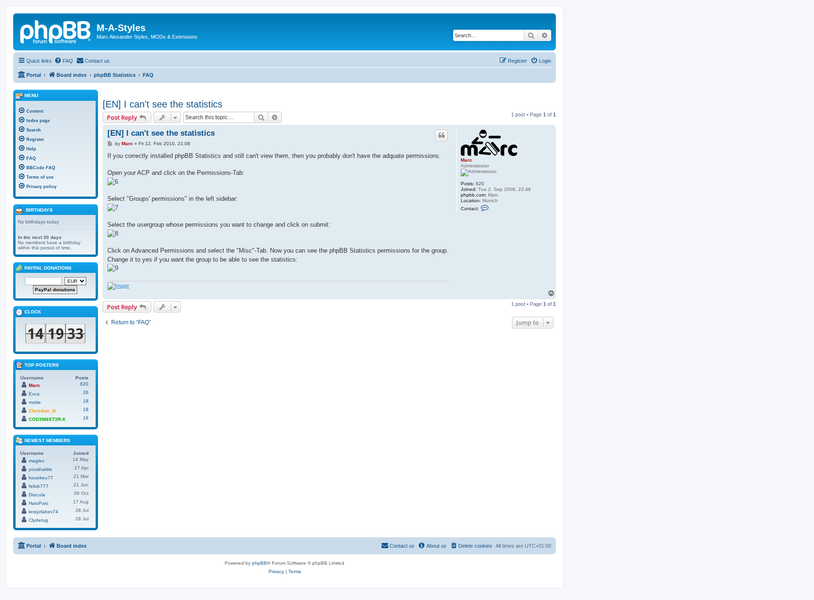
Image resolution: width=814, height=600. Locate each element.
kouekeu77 (41, 477)
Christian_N (42, 410)
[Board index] (56, 31)
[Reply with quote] (441, 135)
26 (86, 392)
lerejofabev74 (43, 511)
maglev (36, 460)
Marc (466, 160)
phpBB (259, 563)
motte (35, 402)
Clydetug (38, 520)
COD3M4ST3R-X (47, 419)
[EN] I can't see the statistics (162, 104)
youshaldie (40, 469)
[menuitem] (63, 60)
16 (86, 417)
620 (480, 183)
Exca (34, 393)
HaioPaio (39, 503)
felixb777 (39, 486)
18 (86, 400)
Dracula (37, 494)
